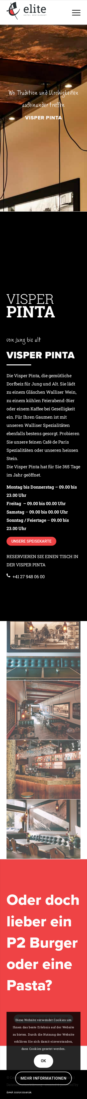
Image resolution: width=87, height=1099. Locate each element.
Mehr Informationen (43, 1078)
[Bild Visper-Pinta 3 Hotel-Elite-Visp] (44, 829)
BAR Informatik (19, 1092)
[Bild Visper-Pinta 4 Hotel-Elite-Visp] (44, 769)
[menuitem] (73, 12)
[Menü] (73, 12)
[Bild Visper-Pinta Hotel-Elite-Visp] (44, 710)
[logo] (36, 11)
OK (43, 1061)
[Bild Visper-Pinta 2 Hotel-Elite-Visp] (44, 651)
